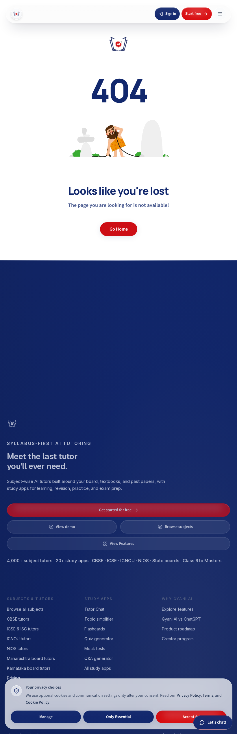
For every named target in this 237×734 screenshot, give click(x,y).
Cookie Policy (37, 702)
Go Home (119, 229)
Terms (208, 695)
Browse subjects (179, 527)
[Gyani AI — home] (16, 14)
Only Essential (118, 717)
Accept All (191, 717)
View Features (122, 544)
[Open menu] (220, 14)
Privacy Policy (189, 695)
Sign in (170, 13)
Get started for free (115, 510)
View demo (65, 527)
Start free (193, 13)
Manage (46, 717)
